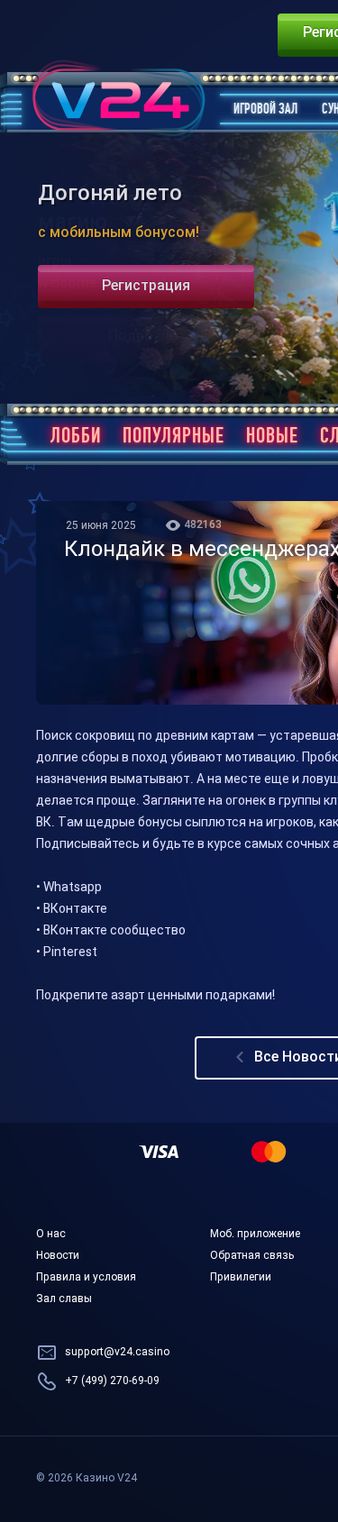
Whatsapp (72, 888)
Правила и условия (86, 1277)
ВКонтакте (75, 909)
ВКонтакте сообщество (114, 931)
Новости (57, 1256)
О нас (51, 1234)
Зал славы (64, 1299)
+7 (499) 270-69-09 (112, 1381)
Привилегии (240, 1277)
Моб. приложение (255, 1234)
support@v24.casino (117, 1352)
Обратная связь (252, 1256)
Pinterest (70, 953)
